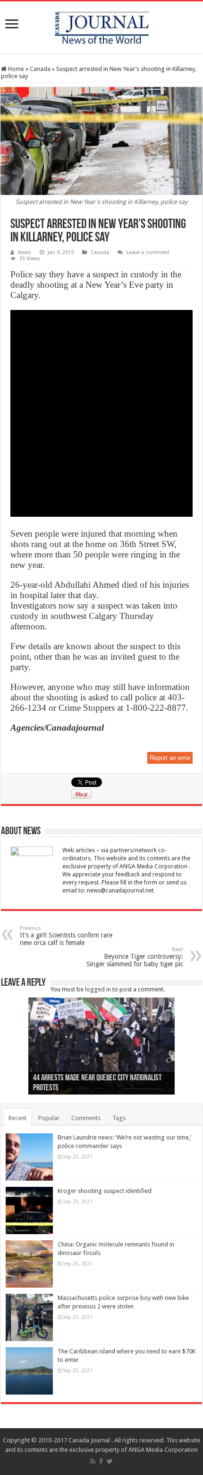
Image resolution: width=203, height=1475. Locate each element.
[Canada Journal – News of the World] (102, 25)
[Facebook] (101, 1461)
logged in (98, 989)
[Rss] (92, 1461)
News (24, 252)
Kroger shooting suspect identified (105, 1190)
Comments (86, 1118)
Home (15, 68)
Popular (48, 1118)
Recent (17, 1118)
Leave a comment (148, 252)
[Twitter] (110, 1461)
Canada (40, 68)
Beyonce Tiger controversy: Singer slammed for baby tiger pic (134, 957)
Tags (119, 1118)
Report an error (170, 757)
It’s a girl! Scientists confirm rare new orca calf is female (66, 935)
